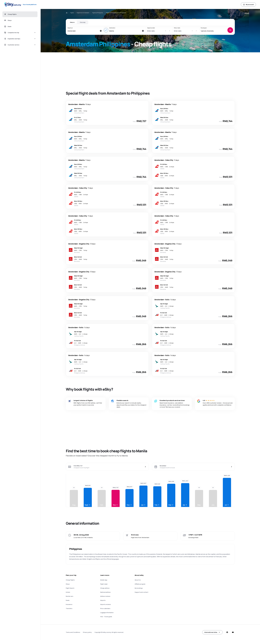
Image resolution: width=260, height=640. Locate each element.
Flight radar (104, 584)
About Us (138, 580)
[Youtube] (233, 632)
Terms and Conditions (73, 632)
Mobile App (103, 580)
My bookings (139, 588)
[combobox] (83, 31)
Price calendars (105, 608)
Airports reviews (105, 604)
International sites (210, 632)
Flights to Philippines (97, 12)
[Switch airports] (106, 30)
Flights (72, 12)
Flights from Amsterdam (83, 12)
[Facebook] (227, 632)
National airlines (105, 592)
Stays (68, 584)
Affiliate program (140, 584)
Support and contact (141, 592)
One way (82, 22)
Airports (103, 600)
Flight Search (70, 588)
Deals (67, 600)
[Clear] (101, 31)
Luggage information (107, 612)
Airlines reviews (105, 596)
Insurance (69, 604)
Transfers (69, 608)
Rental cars (69, 596)
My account (250, 4)
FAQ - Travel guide (106, 617)
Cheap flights (70, 580)
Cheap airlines (104, 588)
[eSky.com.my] (66, 13)
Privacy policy (87, 632)
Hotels (68, 592)
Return (72, 22)
